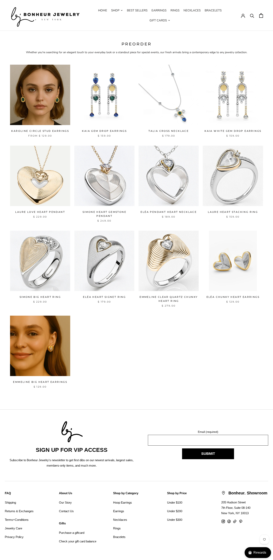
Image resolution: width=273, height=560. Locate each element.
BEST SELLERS (137, 10)
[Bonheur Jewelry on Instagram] (223, 521)
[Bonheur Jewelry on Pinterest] (241, 521)
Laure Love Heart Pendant (40, 211)
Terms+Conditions (17, 519)
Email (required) (208, 431)
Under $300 (174, 519)
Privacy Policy (14, 537)
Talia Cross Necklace (168, 130)
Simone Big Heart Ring (40, 296)
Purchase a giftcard (71, 532)
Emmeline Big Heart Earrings (40, 381)
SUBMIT (208, 454)
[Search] (252, 15)
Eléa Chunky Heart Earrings (232, 296)
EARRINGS (158, 10)
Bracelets (119, 537)
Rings (117, 528)
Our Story (65, 502)
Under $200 (174, 511)
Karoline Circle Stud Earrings (40, 130)
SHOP (115, 10)
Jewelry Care (13, 528)
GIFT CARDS (158, 20)
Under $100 (174, 502)
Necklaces (120, 519)
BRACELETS (213, 10)
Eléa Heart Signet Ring (104, 296)
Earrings (118, 511)
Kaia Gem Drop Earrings (104, 130)
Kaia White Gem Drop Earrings (232, 130)
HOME (102, 10)
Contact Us (66, 511)
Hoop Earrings (122, 502)
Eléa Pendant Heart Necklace (168, 211)
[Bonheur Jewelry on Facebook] (229, 521)
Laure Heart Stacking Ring (233, 211)
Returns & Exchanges (19, 511)
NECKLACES (192, 10)
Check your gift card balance (77, 541)
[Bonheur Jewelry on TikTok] (235, 521)
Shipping (10, 502)
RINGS (174, 10)
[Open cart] (261, 15)
